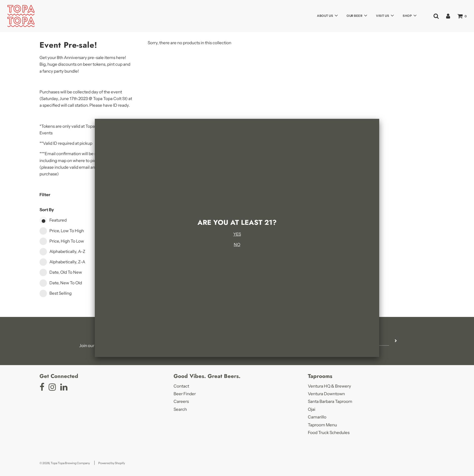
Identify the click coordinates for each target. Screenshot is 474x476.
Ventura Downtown (326, 393)
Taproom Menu (322, 424)
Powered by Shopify (111, 463)
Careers (181, 401)
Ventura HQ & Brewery (329, 386)
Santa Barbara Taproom (330, 401)
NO (237, 244)
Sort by (47, 209)
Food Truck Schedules (329, 432)
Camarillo (317, 416)
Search (180, 409)
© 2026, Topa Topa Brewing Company (65, 463)
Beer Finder (185, 393)
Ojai (311, 409)
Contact (181, 386)
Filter (45, 194)
